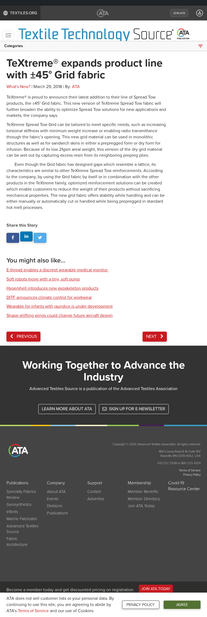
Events (52, 498)
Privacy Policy (140, 604)
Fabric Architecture (17, 541)
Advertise (95, 498)
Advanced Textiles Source (22, 529)
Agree (182, 604)
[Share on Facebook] (12, 238)
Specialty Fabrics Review (21, 494)
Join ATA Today (141, 505)
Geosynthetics (19, 504)
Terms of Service (33, 611)
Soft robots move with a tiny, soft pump (43, 279)
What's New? (18, 86)
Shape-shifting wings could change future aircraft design (59, 315)
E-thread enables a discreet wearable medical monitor (57, 270)
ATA (76, 86)
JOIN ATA (179, 13)
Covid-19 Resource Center (184, 486)
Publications (57, 513)
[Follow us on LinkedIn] (26, 236)
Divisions (54, 505)
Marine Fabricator (21, 518)
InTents (12, 511)
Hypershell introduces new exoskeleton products (52, 288)
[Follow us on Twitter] (40, 238)
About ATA (56, 491)
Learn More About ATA (67, 409)
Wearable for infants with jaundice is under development (59, 306)
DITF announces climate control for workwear (49, 297)
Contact (94, 491)
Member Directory (144, 498)
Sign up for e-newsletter (136, 409)
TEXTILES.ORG (23, 12)
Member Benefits (143, 491)
